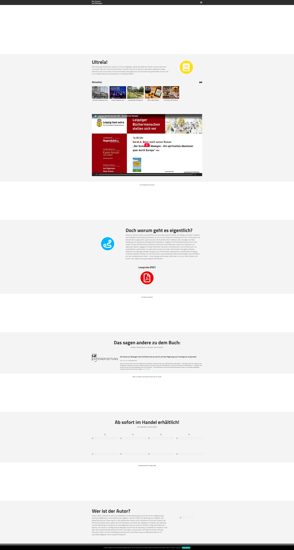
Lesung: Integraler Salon (117, 100)
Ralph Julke (125, 360)
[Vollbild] (200, 174)
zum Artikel (147, 369)
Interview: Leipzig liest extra (100, 100)
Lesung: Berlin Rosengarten (135, 100)
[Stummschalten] (197, 174)
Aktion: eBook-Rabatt (153, 100)
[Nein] (292, 547)
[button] (201, 82)
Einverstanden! (186, 547)
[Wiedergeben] (94, 174)
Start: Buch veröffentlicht (171, 100)
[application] (147, 145)
